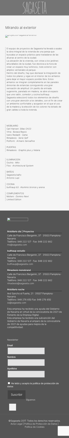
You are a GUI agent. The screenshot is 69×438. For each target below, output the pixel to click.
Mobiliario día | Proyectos (20, 231)
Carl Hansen (13, 128)
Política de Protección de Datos (40, 423)
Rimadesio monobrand (19, 270)
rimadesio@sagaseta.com (20, 283)
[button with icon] (12, 407)
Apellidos (12, 368)
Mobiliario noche (15, 289)
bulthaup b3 (13, 187)
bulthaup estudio (16, 250)
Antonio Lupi (13, 178)
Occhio (10, 162)
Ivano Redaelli (14, 135)
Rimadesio (12, 138)
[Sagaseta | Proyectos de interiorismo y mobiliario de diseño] (34, 8)
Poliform (11, 141)
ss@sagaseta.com (16, 302)
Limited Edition (14, 199)
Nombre (11, 357)
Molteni (10, 196)
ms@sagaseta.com (17, 244)
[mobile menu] (64, 6)
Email (10, 345)
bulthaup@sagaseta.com (20, 264)
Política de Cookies (34, 426)
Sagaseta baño (14, 174)
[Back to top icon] (62, 431)
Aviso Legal (16, 423)
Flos (9, 165)
